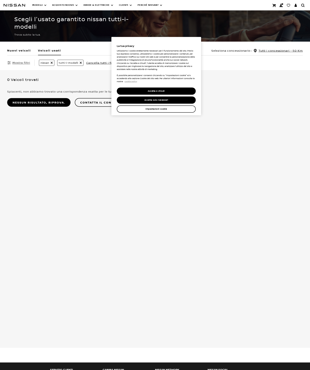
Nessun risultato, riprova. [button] (39, 102)
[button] (39, 5)
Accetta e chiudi (156, 91)
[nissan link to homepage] (14, 5)
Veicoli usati (49, 50)
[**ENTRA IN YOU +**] (295, 5)
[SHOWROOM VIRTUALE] (288, 5)
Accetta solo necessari (156, 100)
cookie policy (131, 81)
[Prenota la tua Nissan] (274, 5)
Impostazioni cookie (156, 109)
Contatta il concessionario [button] (107, 102)
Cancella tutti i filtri (101, 63)
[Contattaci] (281, 5)
